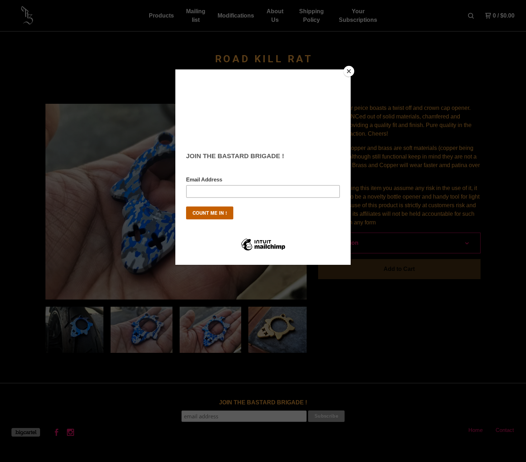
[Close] (349, 71)
